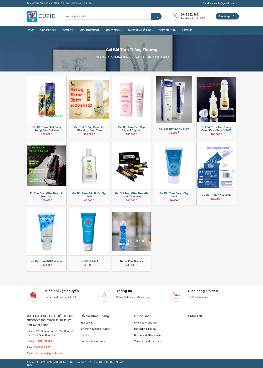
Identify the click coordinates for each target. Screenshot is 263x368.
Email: (219, 3)
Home (30, 30)
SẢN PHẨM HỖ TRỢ (139, 30)
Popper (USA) (168, 30)
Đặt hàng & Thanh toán (147, 335)
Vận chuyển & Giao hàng (148, 341)
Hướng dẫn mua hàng (93, 341)
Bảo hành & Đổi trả (145, 328)
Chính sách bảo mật (145, 322)
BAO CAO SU (48, 30)
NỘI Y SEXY (113, 30)
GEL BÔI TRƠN (89, 30)
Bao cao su (87, 322)
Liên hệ (187, 30)
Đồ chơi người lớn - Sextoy (96, 328)
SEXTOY (68, 30)
